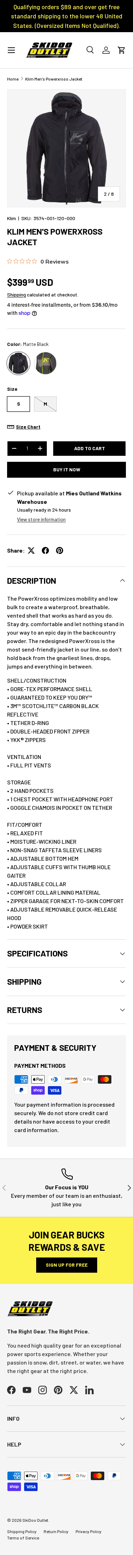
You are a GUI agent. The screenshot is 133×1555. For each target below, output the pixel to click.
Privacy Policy (88, 1531)
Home (12, 79)
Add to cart (89, 448)
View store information (41, 519)
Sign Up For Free (67, 1265)
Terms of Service (23, 1537)
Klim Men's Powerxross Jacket (53, 79)
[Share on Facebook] (45, 550)
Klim (11, 218)
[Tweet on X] (31, 550)
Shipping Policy (22, 1531)
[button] (121, 50)
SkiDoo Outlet (35, 1520)
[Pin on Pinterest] (59, 550)
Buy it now (66, 469)
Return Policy (56, 1531)
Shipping (16, 294)
